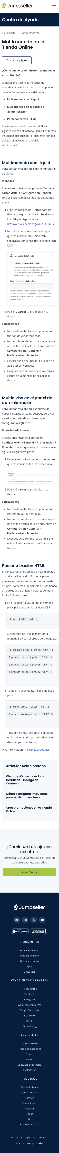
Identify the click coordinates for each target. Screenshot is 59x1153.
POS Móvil (29, 1015)
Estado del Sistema (29, 1124)
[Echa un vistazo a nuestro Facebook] (16, 920)
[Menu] (54, 6)
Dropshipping (30, 1026)
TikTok (29, 1020)
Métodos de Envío (29, 955)
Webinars (29, 1108)
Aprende (29, 1097)
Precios (29, 1054)
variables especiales (37, 749)
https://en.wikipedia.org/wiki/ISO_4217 (30, 224)
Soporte (11, 33)
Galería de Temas (29, 961)
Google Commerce (29, 1010)
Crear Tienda (29, 872)
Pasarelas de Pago (29, 950)
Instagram (29, 999)
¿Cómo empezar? (30, 33)
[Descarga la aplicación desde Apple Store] (38, 931)
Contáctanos (29, 1069)
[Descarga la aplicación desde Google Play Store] (20, 931)
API (29, 1119)
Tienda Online (29, 988)
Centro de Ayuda (29, 1087)
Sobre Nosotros (29, 1043)
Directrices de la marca (29, 1064)
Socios (29, 1059)
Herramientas (29, 1103)
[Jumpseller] (29, 907)
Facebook (29, 994)
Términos (43, 1137)
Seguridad (29, 1137)
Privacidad (16, 1137)
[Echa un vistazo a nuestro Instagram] (25, 920)
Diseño (29, 1113)
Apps (29, 966)
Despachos (29, 971)
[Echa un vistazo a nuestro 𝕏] (33, 920)
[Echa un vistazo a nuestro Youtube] (42, 920)
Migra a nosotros (30, 1092)
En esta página (18, 60)
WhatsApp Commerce (29, 1004)
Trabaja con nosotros (29, 1048)
